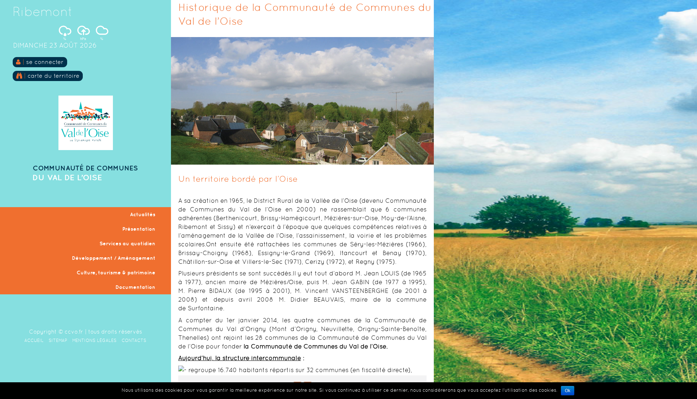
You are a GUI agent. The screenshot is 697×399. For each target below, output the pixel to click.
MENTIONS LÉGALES (94, 340)
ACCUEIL (34, 340)
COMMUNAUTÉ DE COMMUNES (85, 168)
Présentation (138, 229)
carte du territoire (53, 75)
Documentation (135, 287)
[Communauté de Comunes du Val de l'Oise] (85, 148)
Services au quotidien (127, 243)
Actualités (142, 214)
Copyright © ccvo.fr (56, 332)
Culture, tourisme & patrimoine (116, 272)
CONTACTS (134, 340)
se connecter (45, 62)
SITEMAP (58, 340)
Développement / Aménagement (113, 258)
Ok (567, 390)
